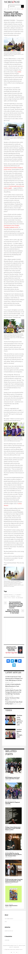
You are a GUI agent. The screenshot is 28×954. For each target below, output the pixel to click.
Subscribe (7, 940)
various (20, 503)
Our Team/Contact (9, 918)
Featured (10, 801)
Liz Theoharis (18, 594)
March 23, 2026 (8, 883)
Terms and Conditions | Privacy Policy (13, 949)
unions (13, 597)
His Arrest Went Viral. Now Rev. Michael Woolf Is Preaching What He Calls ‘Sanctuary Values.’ (13, 854)
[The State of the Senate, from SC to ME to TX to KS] (10, 724)
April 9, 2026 (8, 831)
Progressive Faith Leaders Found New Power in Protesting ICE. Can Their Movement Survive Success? (13, 880)
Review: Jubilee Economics (11, 905)
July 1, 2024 (6, 9)
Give (6, 921)
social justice (7, 597)
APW (6, 801)
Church (7, 776)
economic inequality (8, 594)
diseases (6, 505)
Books (6, 904)
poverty (18, 596)
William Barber (19, 597)
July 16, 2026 (8, 780)
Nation (13, 801)
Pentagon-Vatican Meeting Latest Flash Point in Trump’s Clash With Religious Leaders (13, 828)
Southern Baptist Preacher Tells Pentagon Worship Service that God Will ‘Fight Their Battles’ (13, 692)
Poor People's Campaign (9, 596)
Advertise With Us (9, 930)
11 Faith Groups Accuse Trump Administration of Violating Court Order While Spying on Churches (14, 678)
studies (19, 71)
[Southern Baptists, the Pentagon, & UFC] (10, 738)
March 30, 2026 (8, 857)
